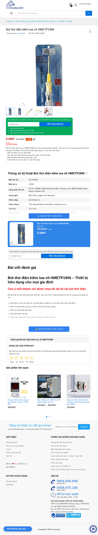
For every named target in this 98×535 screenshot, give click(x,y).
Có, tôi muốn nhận (34, 278)
